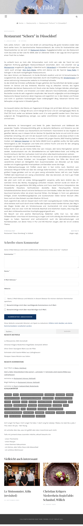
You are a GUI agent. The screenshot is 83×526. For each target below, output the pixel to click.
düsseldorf (60, 394)
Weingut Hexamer (22, 141)
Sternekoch (39, 412)
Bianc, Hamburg (20, 368)
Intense (7, 401)
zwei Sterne (41, 416)
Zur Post (28, 67)
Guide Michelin (48, 398)
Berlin (16, 394)
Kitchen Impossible (60, 401)
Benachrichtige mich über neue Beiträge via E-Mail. (26, 310)
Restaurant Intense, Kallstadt (25, 378)
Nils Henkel (57, 405)
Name (7, 271)
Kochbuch (8, 405)
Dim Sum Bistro (29, 70)
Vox (6, 416)
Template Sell (58, 519)
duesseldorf (49, 394)
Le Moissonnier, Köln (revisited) (15, 341)
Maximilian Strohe (20, 405)
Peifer (66, 405)
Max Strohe (32, 405)
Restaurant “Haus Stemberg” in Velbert (18, 233)
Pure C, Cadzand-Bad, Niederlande (26, 386)
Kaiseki (24, 401)
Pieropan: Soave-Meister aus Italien (17, 356)
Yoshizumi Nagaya (28, 416)
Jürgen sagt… (74, 233)
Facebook (70, 394)
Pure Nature (32, 409)
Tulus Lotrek (71, 412)
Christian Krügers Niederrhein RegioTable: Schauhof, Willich (26, 345)
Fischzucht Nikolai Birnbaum (31, 398)
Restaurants (9, 31)
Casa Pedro (71, 70)
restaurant (42, 409)
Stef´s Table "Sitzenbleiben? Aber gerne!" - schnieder (23, 372)
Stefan (23, 41)
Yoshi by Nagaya (15, 416)
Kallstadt (32, 401)
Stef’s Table (41, 7)
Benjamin (8, 394)
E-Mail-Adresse (10, 280)
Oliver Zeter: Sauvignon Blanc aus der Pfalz (20, 349)
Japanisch (16, 401)
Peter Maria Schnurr (12, 409)
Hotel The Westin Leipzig (64, 398)
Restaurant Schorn (38, 50)
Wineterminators (70, 78)
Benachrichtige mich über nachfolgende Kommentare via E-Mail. (31, 305)
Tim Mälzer (60, 412)
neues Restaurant (45, 405)
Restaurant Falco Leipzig (13, 412)
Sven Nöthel (50, 412)
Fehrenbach (51, 67)
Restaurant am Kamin (55, 409)
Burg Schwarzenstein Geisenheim (32, 394)
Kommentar (9, 254)
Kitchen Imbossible (45, 401)
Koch (70, 401)
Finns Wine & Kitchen (12, 398)
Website (7, 289)
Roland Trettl (28, 412)
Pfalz (23, 409)
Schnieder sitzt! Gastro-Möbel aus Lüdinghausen (22, 352)
